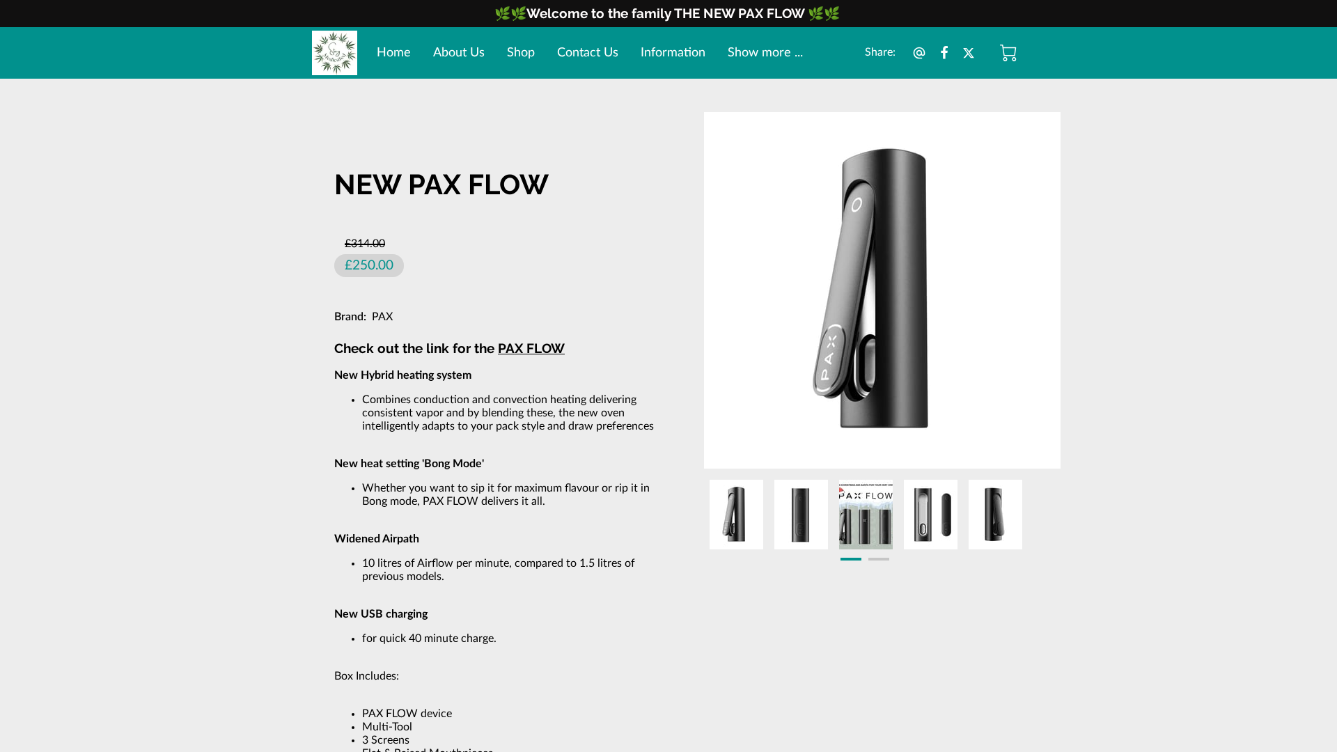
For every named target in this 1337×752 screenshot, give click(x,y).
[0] (1008, 53)
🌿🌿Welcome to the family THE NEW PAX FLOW (651, 13)
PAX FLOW (531, 348)
